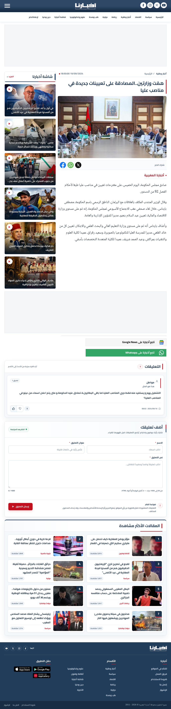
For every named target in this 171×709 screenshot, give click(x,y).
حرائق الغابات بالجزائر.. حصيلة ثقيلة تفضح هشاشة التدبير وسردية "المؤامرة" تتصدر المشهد (32, 568)
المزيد (10, 76)
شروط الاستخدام (159, 679)
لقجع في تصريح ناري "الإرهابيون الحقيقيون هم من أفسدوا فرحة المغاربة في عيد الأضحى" (112, 568)
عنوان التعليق (76, 443)
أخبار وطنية (126, 17)
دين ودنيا (46, 17)
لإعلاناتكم (33, 17)
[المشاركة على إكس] (78, 165)
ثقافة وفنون (77, 674)
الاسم (159, 443)
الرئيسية (159, 17)
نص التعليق (156, 457)
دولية (105, 17)
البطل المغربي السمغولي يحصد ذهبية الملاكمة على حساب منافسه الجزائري (110, 593)
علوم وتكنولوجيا (77, 17)
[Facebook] (25, 648)
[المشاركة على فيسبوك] (63, 165)
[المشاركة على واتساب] (70, 165)
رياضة (114, 17)
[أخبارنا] (158, 648)
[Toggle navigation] (7, 5)
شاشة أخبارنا (60, 17)
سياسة (148, 17)
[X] (12, 648)
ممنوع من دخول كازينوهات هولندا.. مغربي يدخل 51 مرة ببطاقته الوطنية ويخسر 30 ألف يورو (31, 593)
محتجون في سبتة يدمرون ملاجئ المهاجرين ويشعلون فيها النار (111, 616)
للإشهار (163, 690)
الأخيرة (80, 690)
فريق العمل (161, 674)
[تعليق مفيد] (13, 408)
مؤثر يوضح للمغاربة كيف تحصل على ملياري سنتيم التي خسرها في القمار (109, 541)
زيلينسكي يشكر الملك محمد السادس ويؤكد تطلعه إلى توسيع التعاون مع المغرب (30, 618)
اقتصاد (138, 17)
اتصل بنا (16, 705)
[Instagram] (19, 648)
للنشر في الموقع (159, 669)
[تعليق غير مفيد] (20, 408)
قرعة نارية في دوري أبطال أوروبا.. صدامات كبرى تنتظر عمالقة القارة (32, 541)
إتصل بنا (163, 685)
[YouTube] (6, 648)
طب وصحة (94, 17)
